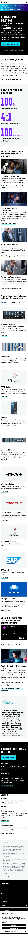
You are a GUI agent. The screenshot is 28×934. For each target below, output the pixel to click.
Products (3, 302)
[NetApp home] (5, 2)
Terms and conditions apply (9, 846)
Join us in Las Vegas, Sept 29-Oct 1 (11, 9)
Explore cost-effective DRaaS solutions (12, 689)
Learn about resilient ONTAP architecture (12, 684)
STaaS (19, 302)
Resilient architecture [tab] (7, 645)
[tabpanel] (14, 669)
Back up (5, 877)
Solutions (12, 302)
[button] (26, 2)
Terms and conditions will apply (10, 853)
